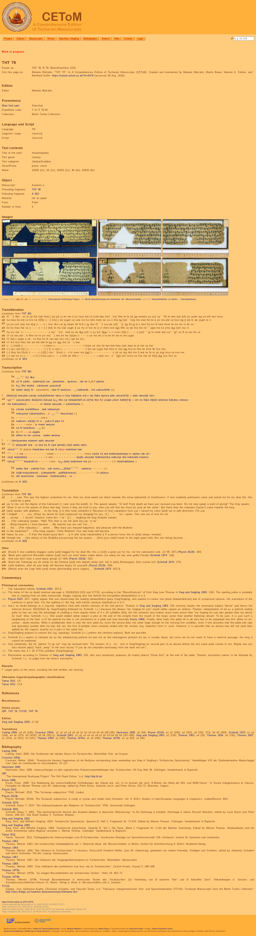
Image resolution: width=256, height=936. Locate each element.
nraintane (42, 476)
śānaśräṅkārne (125, 461)
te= (29, 435)
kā (62, 421)
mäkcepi (116, 457)
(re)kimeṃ (76, 461)
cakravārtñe (103, 389)
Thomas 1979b (111, 738)
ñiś (27, 377)
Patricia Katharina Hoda (162, 929)
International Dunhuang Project (64, 299)
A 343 (35, 193)
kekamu (173, 400)
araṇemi (32, 440)
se (70, 476)
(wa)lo (80, 457)
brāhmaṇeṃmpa (118, 453)
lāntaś (47, 404)
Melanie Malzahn (74, 929)
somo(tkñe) (61, 468)
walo (135, 395)
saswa (32, 395)
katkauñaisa (19, 404)
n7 (20, 460)
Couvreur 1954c (44, 732)
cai (65, 400)
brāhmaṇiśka (102, 457)
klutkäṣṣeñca (58, 476)
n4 (9, 444)
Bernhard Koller (136, 929)
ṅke (61, 400)
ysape (108, 400)
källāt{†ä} (125, 400)
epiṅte (136, 453)
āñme (19, 435)
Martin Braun (104, 929)
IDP (4, 711)
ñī (38, 421)
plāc (112, 395)
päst (57, 421)
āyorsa (105, 395)
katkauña (83, 389)
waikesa (86, 468)
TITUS (23, 711)
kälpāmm (76, 395)
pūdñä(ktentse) (67, 472)
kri (18, 385)
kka (68, 395)
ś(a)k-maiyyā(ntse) (27, 472)
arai (30, 445)
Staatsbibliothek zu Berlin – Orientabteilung (173, 299)
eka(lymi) (37, 400)
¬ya (9, 400)
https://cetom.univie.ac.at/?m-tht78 (73, 75)
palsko (100, 381)
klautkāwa (38, 449)
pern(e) (61, 445)
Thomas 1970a (76, 738)
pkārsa (104, 472)
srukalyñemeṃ (46, 395)
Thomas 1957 (245, 735)
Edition (20, 38)
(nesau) (47, 400)
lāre (26, 468)
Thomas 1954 (215, 735)
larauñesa (29, 427)
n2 (13, 399)
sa (29, 432)
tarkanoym (54, 409)
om (136, 400)
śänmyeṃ (43, 385)
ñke (32, 377)
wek (44, 409)
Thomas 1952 (186, 735)
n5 (9, 453)
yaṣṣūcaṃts (23, 400)
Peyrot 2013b (187, 551)
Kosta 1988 (137, 619)
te (36, 424)
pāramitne (58, 381)
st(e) (69, 445)
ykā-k (115, 400)
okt (18, 476)
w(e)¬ (84, 445)
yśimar (36, 435)
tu (36, 445)
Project (8, 38)
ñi (21, 381)
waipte (36, 432)
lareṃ (19, 389)
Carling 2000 (9, 732)
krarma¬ (144, 457)
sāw (54, 389)
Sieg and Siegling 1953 (16, 722)
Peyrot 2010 (15, 599)
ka (45, 445)
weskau (55, 435)
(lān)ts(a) (12, 395)
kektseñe (133, 457)
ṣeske (95, 453)
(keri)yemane (19, 440)
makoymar (22, 413)
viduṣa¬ (184, 400)
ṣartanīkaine (73, 404)
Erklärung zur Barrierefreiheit (37, 931)
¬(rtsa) (11, 461)
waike (46, 435)
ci (63, 395)
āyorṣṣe (72, 381)
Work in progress (13, 51)
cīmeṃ (20, 409)
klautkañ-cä (31, 461)
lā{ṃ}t (153, 400)
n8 (76, 468)
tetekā (30, 385)
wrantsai (163, 400)
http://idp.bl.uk (93, 776)
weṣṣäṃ (23, 395)
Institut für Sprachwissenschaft (46, 929)
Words (50, 38)
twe (52, 449)
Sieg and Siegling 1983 (193, 592)
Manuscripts (36, 38)
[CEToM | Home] (128, 17)
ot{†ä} (90, 400)
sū (17, 381)
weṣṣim (50, 424)
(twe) (67, 461)
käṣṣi (61, 449)
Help (116, 38)
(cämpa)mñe (48, 472)
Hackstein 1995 (126, 732)
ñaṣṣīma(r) (67, 413)
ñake (97, 395)
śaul (53, 445)
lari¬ (152, 395)
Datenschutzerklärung (13, 931)
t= (130, 453)
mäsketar (71, 449)
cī (49, 413)
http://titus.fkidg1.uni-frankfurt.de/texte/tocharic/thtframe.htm (41, 891)
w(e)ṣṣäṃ (21, 445)
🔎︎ (232, 38)
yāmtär (35, 468)
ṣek (50, 468)
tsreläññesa (32, 409)
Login (140, 38)
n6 (16, 460)
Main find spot (10, 105)
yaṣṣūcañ (55, 385)
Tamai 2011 (9, 680)
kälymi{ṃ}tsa (37, 413)
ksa (42, 468)
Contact (128, 38)
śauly (27, 389)
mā (81, 381)
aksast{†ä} (122, 395)
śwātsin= (21, 421)
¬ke (9, 404)
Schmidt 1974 (159, 555)
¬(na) (10, 457)
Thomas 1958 (45, 738)
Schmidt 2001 (44, 588)
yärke (26, 381)
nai (92, 395)
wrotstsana (27, 476)
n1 (22, 376)
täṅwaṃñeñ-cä (77, 400)
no (86, 381)
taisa (58, 395)
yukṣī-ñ (49, 421)
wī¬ (148, 453)
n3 (57, 413)
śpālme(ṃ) (39, 381)
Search (105, 38)
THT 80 (36, 189)
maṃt (41, 424)
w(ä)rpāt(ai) (20, 457)
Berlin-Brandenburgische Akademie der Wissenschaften (113, 299)
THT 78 (12, 711)
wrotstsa (65, 389)
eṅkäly (31, 421)
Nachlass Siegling (69, 38)
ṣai (48, 381)
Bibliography (90, 38)
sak (143, 453)
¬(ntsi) (10, 449)
